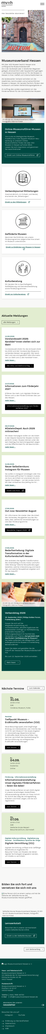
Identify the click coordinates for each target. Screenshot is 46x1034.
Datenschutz (10, 1023)
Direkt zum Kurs (13, 491)
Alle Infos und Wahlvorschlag (18, 366)
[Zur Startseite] (7, 4)
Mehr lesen (11, 662)
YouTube (21, 1015)
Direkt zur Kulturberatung (15, 294)
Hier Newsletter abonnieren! (13, 13)
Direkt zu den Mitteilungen (15, 202)
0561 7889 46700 (17, 995)
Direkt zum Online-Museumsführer (21, 155)
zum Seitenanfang (33, 949)
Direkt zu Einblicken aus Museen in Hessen (23, 247)
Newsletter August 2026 (17, 530)
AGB (7, 1029)
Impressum (10, 1026)
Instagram (9, 1015)
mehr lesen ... (10, 360)
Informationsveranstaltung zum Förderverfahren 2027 (23, 407)
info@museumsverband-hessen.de (24, 997)
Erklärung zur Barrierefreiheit (17, 1021)
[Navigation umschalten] (42, 4)
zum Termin (11, 747)
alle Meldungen (9, 322)
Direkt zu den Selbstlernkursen (19, 936)
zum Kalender (34, 688)
